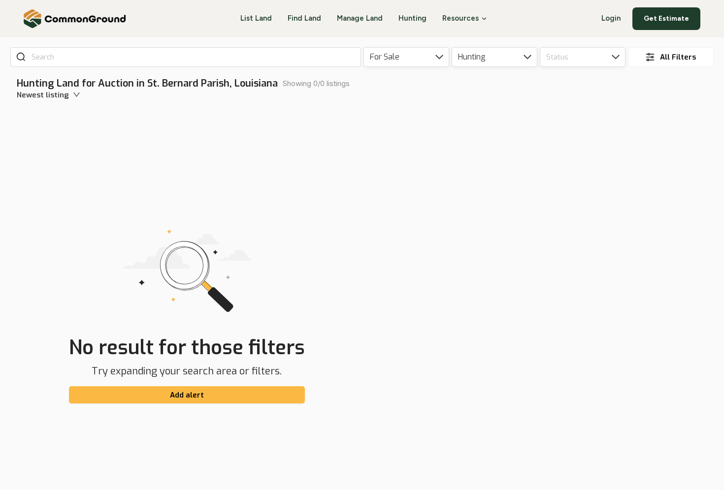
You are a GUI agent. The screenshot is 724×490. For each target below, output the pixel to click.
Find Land (304, 18)
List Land (256, 18)
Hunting (412, 18)
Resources (460, 18)
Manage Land (360, 18)
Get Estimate (666, 18)
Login (611, 18)
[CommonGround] (75, 18)
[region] (545, 283)
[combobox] (192, 57)
